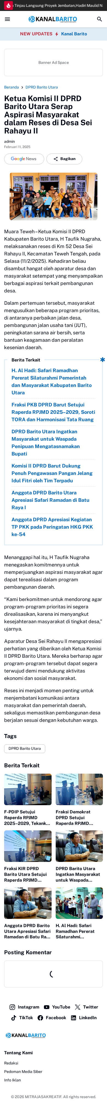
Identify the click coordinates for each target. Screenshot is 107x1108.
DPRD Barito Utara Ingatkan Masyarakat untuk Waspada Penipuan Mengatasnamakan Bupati (46, 443)
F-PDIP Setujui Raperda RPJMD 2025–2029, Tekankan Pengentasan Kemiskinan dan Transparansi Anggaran (27, 817)
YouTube (61, 1007)
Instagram (28, 1007)
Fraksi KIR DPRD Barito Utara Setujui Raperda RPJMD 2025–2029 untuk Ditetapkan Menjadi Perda (25, 874)
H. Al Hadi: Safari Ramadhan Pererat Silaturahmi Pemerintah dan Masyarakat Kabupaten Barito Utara (52, 381)
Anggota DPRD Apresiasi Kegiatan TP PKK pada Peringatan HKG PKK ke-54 (52, 527)
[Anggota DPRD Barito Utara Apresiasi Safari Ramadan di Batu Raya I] (28, 903)
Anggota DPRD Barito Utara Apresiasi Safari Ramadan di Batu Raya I (50, 500)
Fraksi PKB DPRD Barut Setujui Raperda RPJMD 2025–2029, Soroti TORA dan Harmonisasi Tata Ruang (53, 412)
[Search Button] (99, 19)
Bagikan (67, 158)
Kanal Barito (74, 33)
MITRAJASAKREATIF (43, 1097)
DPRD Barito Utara (25, 748)
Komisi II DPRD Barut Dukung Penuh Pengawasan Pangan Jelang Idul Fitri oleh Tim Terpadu (52, 473)
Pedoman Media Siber (23, 1071)
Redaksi (11, 1063)
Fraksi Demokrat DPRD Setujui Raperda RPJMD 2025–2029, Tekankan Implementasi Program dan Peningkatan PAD (79, 817)
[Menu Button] (7, 19)
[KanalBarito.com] (53, 19)
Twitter (90, 1007)
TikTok (26, 1017)
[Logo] (53, 1035)
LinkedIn (88, 1017)
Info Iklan (12, 1080)
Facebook (56, 1017)
